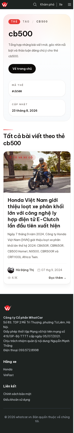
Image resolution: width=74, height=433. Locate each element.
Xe (60, 4)
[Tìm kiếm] (35, 4)
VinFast (8, 375)
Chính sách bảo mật (17, 394)
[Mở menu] (69, 4)
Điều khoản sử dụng (16, 400)
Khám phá (47, 4)
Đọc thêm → (57, 278)
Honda (7, 369)
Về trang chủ (22, 69)
